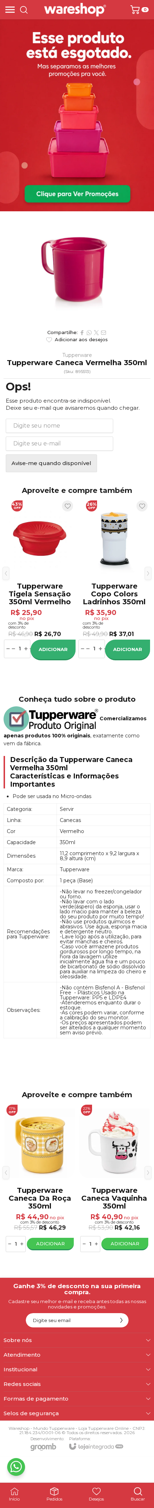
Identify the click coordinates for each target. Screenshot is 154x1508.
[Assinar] (121, 1320)
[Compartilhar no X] (96, 332)
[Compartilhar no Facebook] (82, 332)
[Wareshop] (75, 9)
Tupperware (77, 355)
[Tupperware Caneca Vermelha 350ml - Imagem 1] (77, 268)
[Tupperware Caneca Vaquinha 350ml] (114, 1178)
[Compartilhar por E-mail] (103, 332)
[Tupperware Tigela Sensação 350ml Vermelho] (40, 579)
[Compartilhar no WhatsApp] (89, 332)
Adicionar (53, 649)
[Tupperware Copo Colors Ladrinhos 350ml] (114, 579)
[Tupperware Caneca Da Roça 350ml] (40, 1178)
